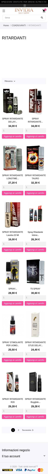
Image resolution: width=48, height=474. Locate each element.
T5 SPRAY (35, 289)
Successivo (28, 430)
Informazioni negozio (16, 450)
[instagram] (25, 6)
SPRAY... (12, 289)
